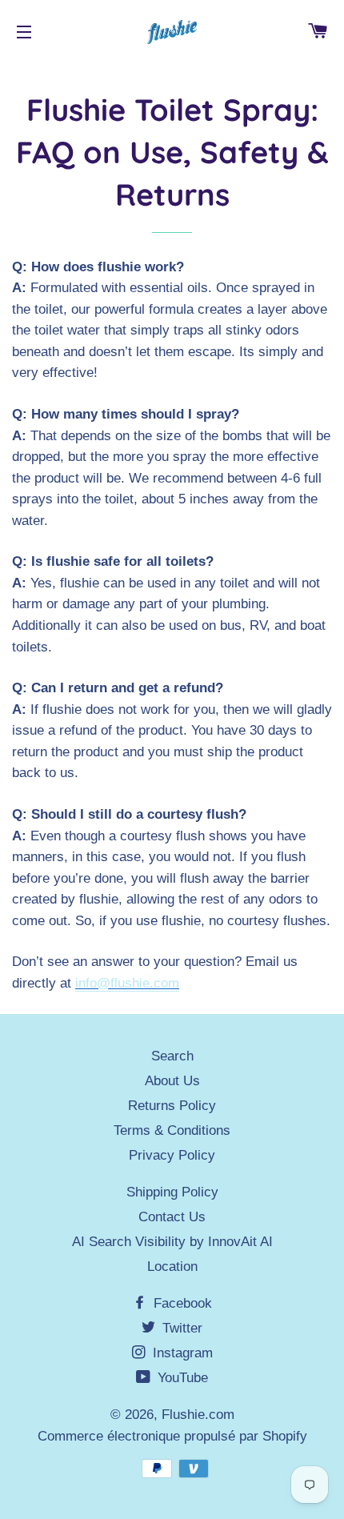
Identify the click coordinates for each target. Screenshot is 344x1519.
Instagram (181, 1353)
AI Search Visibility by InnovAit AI (172, 1241)
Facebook (181, 1303)
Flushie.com (198, 1414)
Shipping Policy (172, 1192)
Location (172, 1266)
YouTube (181, 1377)
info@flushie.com (127, 983)
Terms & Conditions (172, 1130)
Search (172, 1056)
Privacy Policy (172, 1155)
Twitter (180, 1328)
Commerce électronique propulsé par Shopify (172, 1436)
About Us (172, 1080)
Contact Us (172, 1216)
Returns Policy (172, 1105)
